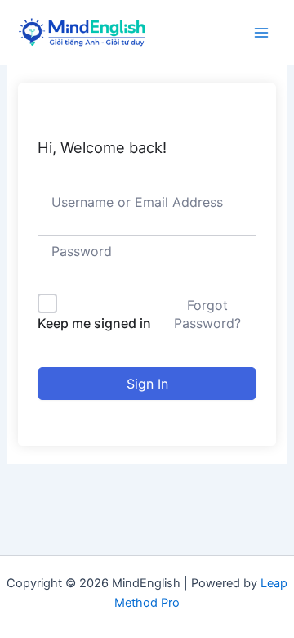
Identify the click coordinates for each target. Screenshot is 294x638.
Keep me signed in (94, 323)
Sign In (147, 383)
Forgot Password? (207, 314)
